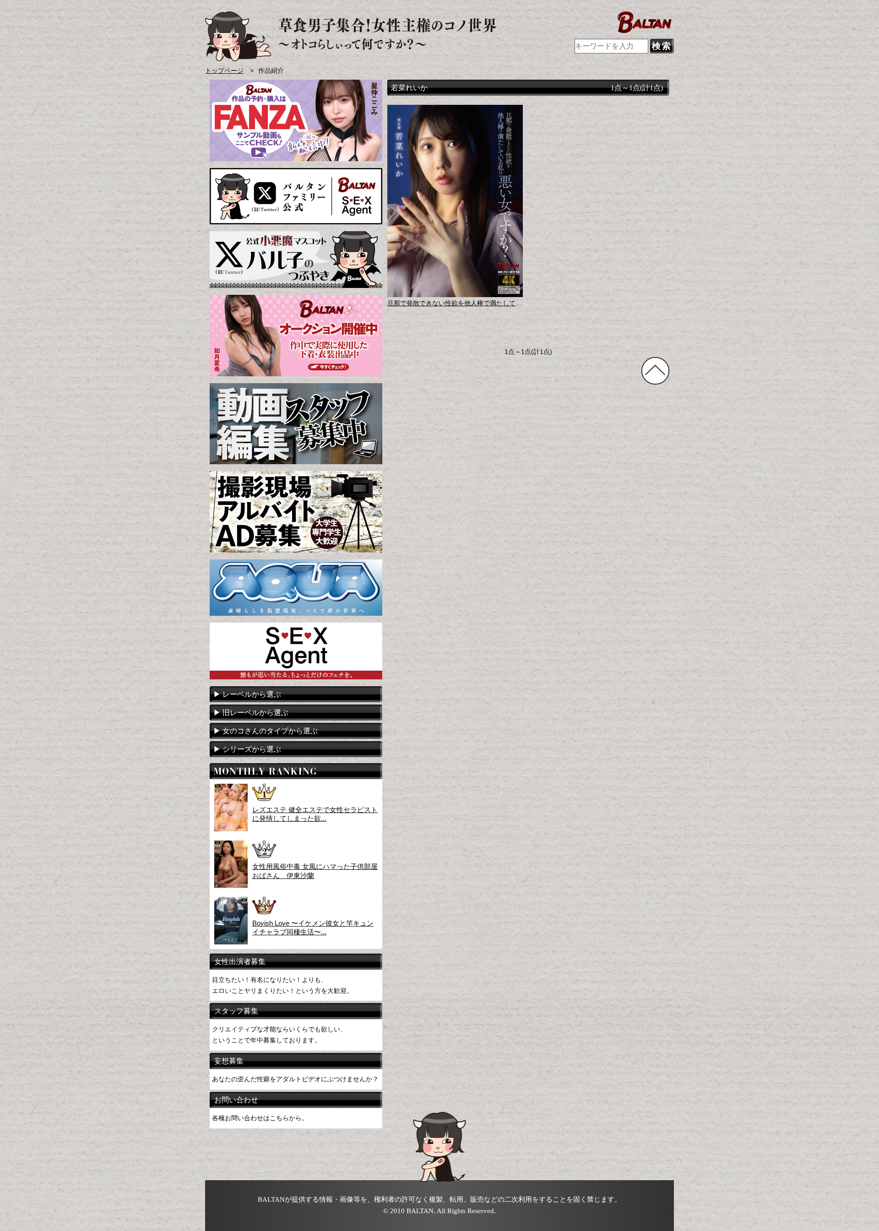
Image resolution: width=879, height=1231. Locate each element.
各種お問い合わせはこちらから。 (260, 1118)
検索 (662, 46)
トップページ (224, 70)
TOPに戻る (655, 371)
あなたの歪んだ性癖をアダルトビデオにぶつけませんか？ (295, 1079)
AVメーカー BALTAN (351, 36)
